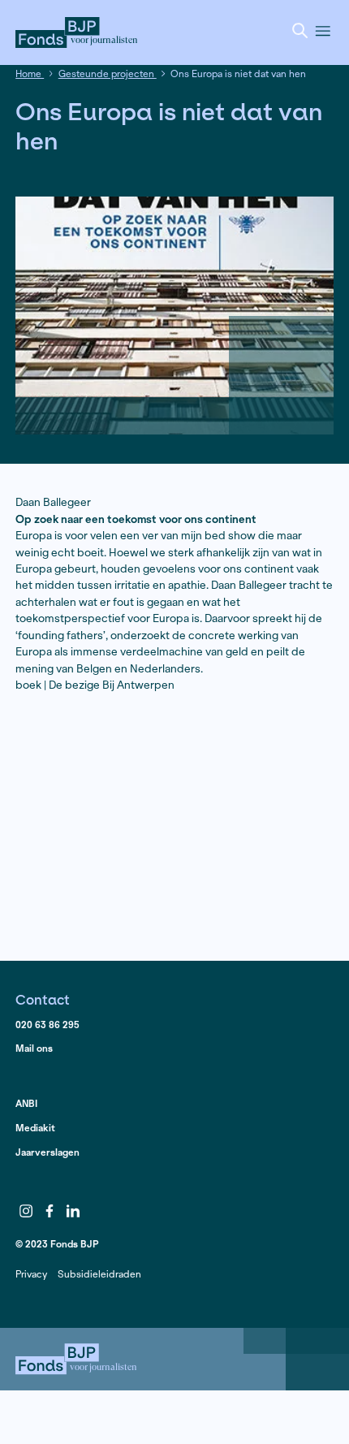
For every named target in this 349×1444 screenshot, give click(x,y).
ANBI (26, 1103)
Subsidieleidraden (99, 1274)
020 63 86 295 (47, 1024)
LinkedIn (73, 1211)
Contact (42, 999)
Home (29, 73)
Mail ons (34, 1048)
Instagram (26, 1211)
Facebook (49, 1211)
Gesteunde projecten (107, 73)
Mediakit (35, 1128)
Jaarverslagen (47, 1152)
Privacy (31, 1274)
